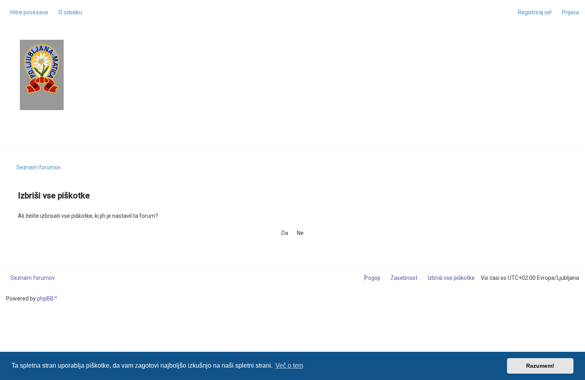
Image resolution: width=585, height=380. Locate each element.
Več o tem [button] (289, 365)
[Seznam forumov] (42, 69)
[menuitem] (68, 12)
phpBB (45, 298)
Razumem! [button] (540, 366)
